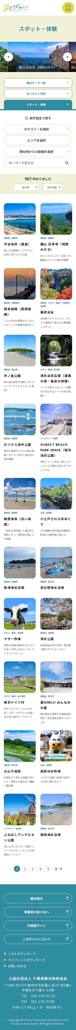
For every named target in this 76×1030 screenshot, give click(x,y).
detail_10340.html (53, 337)
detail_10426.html (17, 337)
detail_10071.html (17, 796)
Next (67, 57)
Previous (8, 57)
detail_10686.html (53, 549)
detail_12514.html (53, 480)
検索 (67, 162)
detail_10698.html (17, 549)
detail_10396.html (17, 206)
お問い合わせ (17, 965)
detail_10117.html (53, 406)
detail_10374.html (17, 733)
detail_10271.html (53, 270)
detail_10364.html (53, 206)
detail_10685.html (53, 796)
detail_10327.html (17, 600)
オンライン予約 (36, 94)
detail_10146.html (53, 733)
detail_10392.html (17, 406)
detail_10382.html (53, 664)
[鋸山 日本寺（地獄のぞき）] (38, 57)
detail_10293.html (17, 664)
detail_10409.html (17, 270)
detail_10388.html (17, 480)
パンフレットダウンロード (26, 959)
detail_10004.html (53, 600)
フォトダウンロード (22, 953)
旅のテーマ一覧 (36, 83)
